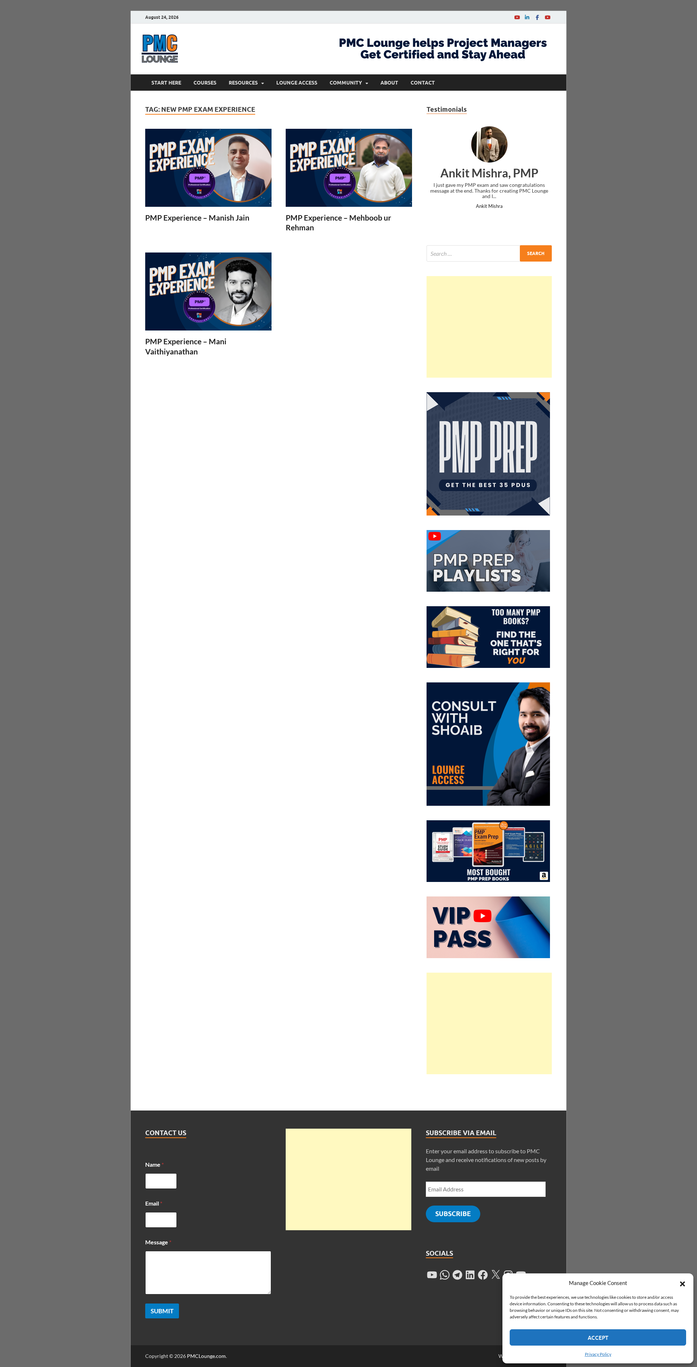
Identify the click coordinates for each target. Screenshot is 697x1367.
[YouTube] (517, 17)
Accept (598, 1337)
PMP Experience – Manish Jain (197, 217)
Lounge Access (296, 83)
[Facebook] (537, 17)
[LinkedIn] (527, 17)
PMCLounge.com (206, 1356)
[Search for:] (489, 253)
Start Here (166, 83)
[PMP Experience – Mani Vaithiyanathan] (208, 292)
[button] (682, 1282)
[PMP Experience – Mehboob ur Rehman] (349, 168)
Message (158, 1242)
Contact (423, 83)
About (389, 83)
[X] (495, 1275)
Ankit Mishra (489, 206)
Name (154, 1164)
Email (153, 1203)
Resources (243, 83)
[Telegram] (457, 1275)
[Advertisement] (489, 327)
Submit (162, 1311)
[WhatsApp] (445, 1275)
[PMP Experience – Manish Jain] (208, 168)
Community (346, 83)
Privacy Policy (598, 1354)
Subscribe (453, 1214)
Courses (204, 83)
